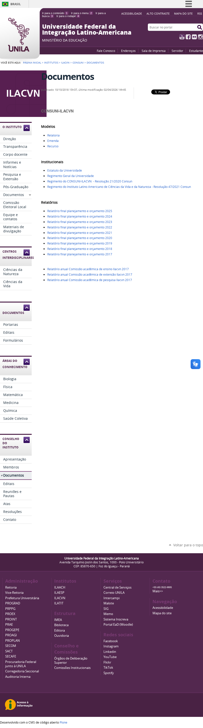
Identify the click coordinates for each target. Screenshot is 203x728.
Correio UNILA (114, 593)
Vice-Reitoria (14, 593)
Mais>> (157, 591)
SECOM (10, 646)
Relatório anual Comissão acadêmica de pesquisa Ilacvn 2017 (89, 280)
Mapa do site (183, 13)
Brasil (15, 4)
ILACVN (65, 62)
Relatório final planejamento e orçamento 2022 (79, 227)
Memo (108, 614)
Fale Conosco (106, 51)
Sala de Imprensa (154, 51)
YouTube (181, 36)
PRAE (9, 624)
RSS (199, 13)
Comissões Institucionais (72, 668)
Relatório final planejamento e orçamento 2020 (79, 238)
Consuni (78, 62)
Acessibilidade (131, 13)
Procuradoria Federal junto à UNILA (20, 664)
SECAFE (10, 656)
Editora (59, 630)
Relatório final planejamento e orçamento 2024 (79, 216)
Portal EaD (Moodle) (118, 624)
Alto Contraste (158, 13)
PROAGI (11, 635)
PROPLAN (12, 641)
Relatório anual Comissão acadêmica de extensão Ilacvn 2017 (89, 274)
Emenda (53, 141)
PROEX (10, 614)
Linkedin (109, 652)
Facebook (188, 36)
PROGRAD (12, 603)
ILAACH (59, 587)
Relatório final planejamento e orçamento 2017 (80, 254)
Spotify (108, 673)
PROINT (11, 619)
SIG (105, 609)
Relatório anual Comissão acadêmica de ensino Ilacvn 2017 (88, 269)
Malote (108, 603)
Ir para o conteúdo (54, 13)
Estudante (196, 51)
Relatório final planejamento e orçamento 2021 (79, 233)
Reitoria (11, 587)
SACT (9, 651)
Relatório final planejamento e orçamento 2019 (79, 243)
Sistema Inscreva (115, 619)
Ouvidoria (61, 636)
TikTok (108, 667)
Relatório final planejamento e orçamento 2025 (79, 211)
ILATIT (58, 603)
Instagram (200, 36)
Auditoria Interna (17, 677)
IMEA (58, 620)
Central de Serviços (117, 587)
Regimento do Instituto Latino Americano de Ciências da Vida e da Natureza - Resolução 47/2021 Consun (119, 187)
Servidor (177, 51)
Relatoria (53, 135)
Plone (63, 722)
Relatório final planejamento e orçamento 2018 (79, 249)
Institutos (51, 62)
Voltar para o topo (188, 545)
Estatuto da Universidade (64, 170)
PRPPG (10, 609)
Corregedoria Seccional (22, 671)
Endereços (128, 51)
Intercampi (111, 598)
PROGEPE (12, 630)
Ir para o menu (81, 13)
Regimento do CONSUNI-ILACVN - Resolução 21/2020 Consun (89, 181)
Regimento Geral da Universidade (70, 176)
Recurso (52, 146)
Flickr (194, 36)
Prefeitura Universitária (22, 598)
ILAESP (59, 593)
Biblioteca (61, 625)
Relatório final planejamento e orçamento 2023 (79, 222)
